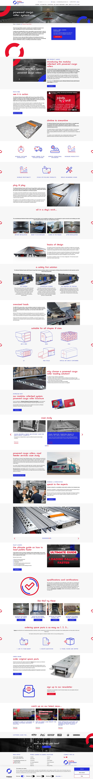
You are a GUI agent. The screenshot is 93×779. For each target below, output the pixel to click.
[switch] (33, 776)
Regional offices (17, 762)
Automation (43, 4)
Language (53, 1)
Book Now (51, 499)
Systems (18, 24)
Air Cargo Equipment (59, 4)
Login (78, 1)
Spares (15, 630)
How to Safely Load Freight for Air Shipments (46, 722)
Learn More (21, 619)
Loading (37, 4)
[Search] (38, 2)
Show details (58, 776)
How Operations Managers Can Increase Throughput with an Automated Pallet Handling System (68, 723)
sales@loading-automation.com (62, 1)
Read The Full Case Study (19, 475)
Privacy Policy (49, 765)
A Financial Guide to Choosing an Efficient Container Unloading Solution (23, 723)
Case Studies (49, 760)
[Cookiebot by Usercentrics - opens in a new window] (9, 777)
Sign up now (51, 693)
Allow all (81, 769)
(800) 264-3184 (73, 1)
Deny (82, 776)
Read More (51, 86)
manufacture (53, 588)
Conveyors (50, 4)
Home (14, 24)
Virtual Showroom (50, 762)
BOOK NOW (57, 36)
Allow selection (82, 772)
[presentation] (10, 434)
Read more (15, 727)
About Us (71, 4)
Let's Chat (77, 4)
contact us (46, 746)
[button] (45, 446)
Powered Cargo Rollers (61, 70)
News (67, 4)
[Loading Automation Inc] (18, 3)
